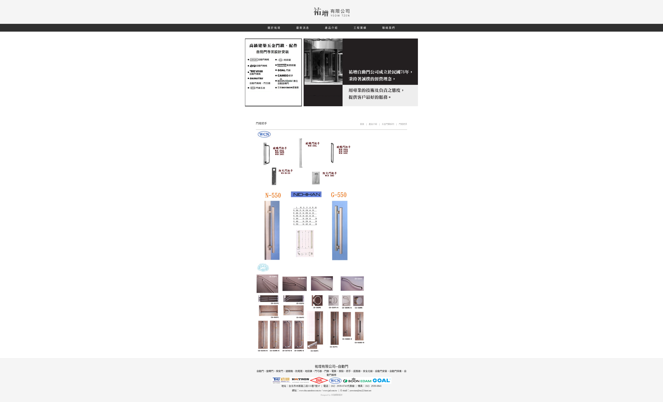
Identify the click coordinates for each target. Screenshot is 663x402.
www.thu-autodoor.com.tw (310, 390)
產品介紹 (331, 27)
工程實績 (360, 27)
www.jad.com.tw (330, 390)
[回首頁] (331, 12)
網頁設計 (339, 395)
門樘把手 (403, 124)
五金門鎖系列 (388, 124)
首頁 (362, 124)
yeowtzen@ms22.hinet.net (360, 390)
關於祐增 (274, 27)
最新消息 (302, 27)
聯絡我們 (388, 27)
